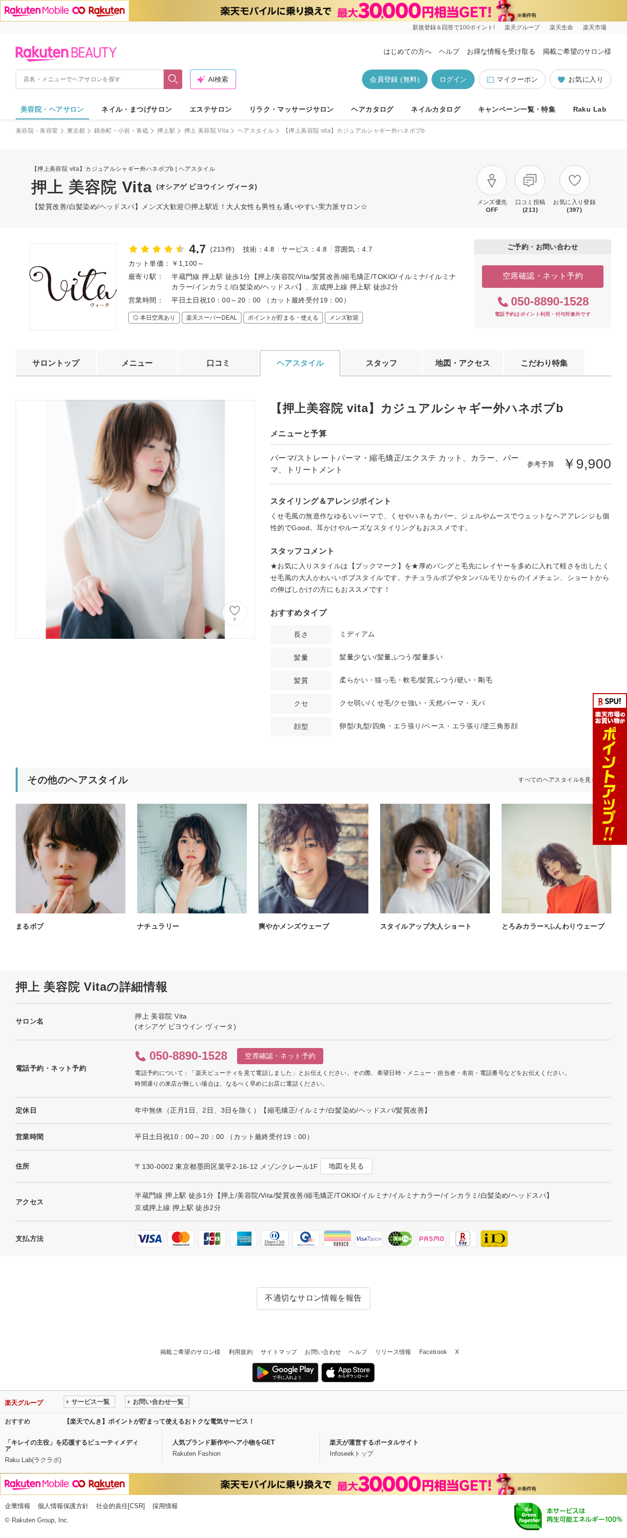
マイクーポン (517, 79)
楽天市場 (594, 27)
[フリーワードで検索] (173, 79)
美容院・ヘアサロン (52, 109)
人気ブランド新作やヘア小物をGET (223, 1442)
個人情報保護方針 (63, 1506)
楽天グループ (522, 27)
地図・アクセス (462, 363)
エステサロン (211, 109)
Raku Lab (589, 109)
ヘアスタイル (256, 130)
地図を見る (346, 1166)
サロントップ (55, 363)
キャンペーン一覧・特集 (517, 109)
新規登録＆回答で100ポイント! (453, 27)
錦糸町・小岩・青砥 (121, 130)
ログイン (453, 79)
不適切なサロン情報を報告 (313, 1298)
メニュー (137, 363)
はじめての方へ (408, 51)
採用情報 (165, 1506)
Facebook (433, 1352)
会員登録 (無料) (395, 79)
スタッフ (381, 363)
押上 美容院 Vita (206, 130)
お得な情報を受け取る (501, 51)
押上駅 (166, 130)
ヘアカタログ (372, 109)
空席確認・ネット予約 (543, 276)
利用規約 (241, 1352)
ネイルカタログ (435, 109)
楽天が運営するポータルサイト (374, 1442)
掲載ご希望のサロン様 (577, 51)
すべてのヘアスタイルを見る (557, 780)
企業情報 (17, 1506)
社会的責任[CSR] (120, 1506)
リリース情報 (393, 1352)
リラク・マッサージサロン (291, 109)
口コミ (218, 363)
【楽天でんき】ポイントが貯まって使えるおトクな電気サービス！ (159, 1421)
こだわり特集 (544, 363)
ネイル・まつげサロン (136, 109)
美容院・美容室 (37, 130)
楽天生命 (561, 27)
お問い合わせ (323, 1352)
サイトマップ (279, 1352)
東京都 (76, 130)
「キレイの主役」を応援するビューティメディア (72, 1445)
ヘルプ (449, 51)
